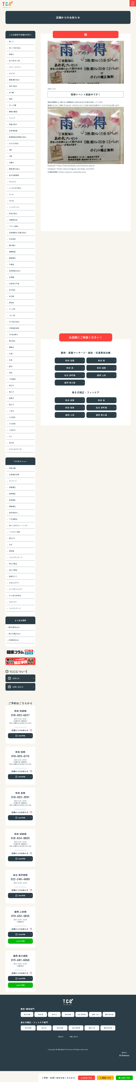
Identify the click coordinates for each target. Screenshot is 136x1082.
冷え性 (11, 201)
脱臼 (10, 366)
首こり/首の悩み (15, 48)
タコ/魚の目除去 (15, 595)
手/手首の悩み (14, 322)
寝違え (11, 54)
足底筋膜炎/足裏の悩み (18, 232)
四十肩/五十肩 (14, 60)
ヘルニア (12, 118)
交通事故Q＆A (14, 640)
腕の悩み (12, 341)
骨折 (10, 372)
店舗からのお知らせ (19, 730)
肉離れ (11, 162)
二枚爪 (11, 411)
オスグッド (12, 181)
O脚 (10, 156)
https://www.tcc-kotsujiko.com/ (72, 172)
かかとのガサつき (15, 449)
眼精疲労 (12, 258)
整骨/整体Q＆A (14, 627)
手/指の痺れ (13, 334)
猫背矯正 (12, 493)
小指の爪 (12, 430)
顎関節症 (12, 251)
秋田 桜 (101, 360)
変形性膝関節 (14, 175)
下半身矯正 (13, 519)
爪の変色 (12, 423)
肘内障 (11, 296)
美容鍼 (11, 551)
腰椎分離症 (13, 111)
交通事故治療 (14, 474)
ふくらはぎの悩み (15, 188)
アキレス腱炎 (14, 226)
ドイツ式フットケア (16, 589)
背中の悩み (13, 86)
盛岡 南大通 (69, 382)
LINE (125, 1077)
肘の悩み (12, 290)
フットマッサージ (15, 608)
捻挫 (10, 360)
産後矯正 (12, 500)
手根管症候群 (14, 328)
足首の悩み (13, 213)
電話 (106, 1077)
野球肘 (11, 302)
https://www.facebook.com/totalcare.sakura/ (76, 165)
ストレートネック (15, 67)
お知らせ (16, 678)
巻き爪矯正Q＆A (15, 633)
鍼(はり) (12, 538)
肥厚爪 (11, 398)
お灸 (10, 544)
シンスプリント (14, 207)
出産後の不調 (14, 283)
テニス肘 (12, 309)
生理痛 (11, 277)
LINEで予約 (20, 941)
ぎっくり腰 (12, 105)
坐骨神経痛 (13, 130)
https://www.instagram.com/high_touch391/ (75, 169)
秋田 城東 (101, 367)
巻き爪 (11, 385)
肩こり (11, 41)
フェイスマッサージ (16, 557)
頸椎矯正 (12, 506)
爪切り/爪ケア (14, 583)
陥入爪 (11, 392)
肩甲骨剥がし (14, 512)
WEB (87, 1077)
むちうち (12, 73)
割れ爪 (11, 404)
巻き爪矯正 (13, 563)
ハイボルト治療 (14, 532)
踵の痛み (12, 245)
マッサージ (13, 481)
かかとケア (13, 602)
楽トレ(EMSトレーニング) (18, 525)
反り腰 (11, 92)
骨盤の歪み (13, 124)
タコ (10, 436)
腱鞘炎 (11, 347)
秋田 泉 (69, 367)
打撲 (10, 353)
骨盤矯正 (12, 487)
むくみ (11, 194)
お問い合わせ (17, 687)
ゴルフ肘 (12, 315)
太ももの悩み (14, 143)
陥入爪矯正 (13, 570)
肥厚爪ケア (13, 576)
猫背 (10, 99)
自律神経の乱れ (15, 271)
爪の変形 (12, 417)
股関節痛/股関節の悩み (18, 137)
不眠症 (11, 264)
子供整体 (12, 379)
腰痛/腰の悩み (14, 80)
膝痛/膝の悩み (14, 169)
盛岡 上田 (101, 375)
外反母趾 (12, 239)
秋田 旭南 (69, 360)
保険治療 (12, 468)
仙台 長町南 (69, 375)
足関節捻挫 (13, 220)
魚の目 (11, 443)
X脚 (10, 150)
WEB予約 (21, 736)
